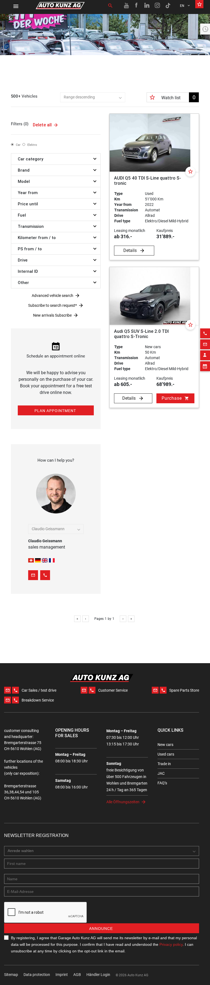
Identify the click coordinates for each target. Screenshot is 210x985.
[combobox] (92, 97)
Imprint (62, 974)
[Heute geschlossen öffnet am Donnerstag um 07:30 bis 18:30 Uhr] (205, 29)
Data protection (37, 974)
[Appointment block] (205, 366)
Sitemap (11, 974)
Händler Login (98, 974)
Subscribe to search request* (52, 305)
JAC (161, 773)
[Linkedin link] (147, 5)
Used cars (166, 754)
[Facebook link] (136, 5)
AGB (77, 974)
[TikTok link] (168, 5)
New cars (165, 744)
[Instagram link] (157, 5)
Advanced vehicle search (52, 295)
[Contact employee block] (205, 355)
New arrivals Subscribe (52, 315)
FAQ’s (162, 783)
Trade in (164, 764)
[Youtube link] (126, 5)
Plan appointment (55, 410)
